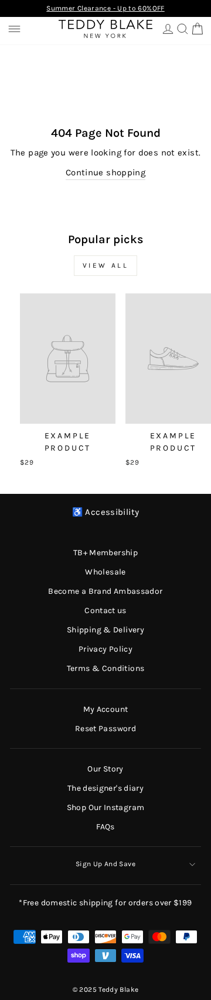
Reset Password (105, 728)
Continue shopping (105, 173)
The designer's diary (105, 788)
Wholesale (105, 572)
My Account (105, 709)
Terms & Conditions (106, 668)
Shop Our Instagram (106, 807)
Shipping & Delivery (105, 629)
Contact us (105, 610)
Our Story (105, 768)
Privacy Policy (105, 649)
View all (106, 265)
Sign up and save (105, 864)
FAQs (105, 826)
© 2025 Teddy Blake (106, 989)
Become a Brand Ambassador (105, 591)
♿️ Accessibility (105, 512)
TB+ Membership (105, 552)
